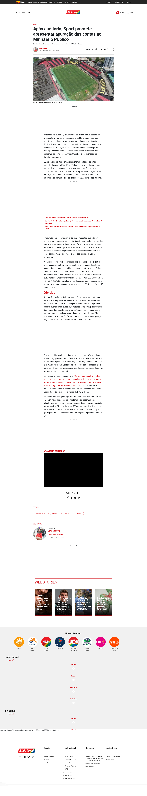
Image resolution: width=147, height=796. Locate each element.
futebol (68, 513)
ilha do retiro (41, 513)
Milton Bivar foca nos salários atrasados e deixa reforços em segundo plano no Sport (72, 228)
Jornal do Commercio (113, 757)
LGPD (66, 769)
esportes (55, 513)
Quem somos (69, 757)
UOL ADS (74, 2)
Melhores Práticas (70, 766)
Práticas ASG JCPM (71, 760)
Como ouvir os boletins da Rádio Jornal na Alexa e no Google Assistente (94, 758)
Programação (90, 766)
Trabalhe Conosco (70, 778)
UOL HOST (43, 2)
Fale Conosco (69, 775)
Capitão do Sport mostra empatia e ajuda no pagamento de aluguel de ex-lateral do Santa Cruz (73, 222)
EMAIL (129, 2)
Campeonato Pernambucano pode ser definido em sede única (66, 217)
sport (79, 513)
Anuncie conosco (91, 770)
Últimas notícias (49, 757)
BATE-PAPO (119, 2)
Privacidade (68, 763)
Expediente (68, 772)
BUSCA (108, 2)
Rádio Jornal (110, 760)
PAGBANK (51, 2)
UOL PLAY (67, 2)
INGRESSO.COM (33, 2)
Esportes (46, 763)
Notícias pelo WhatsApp (93, 763)
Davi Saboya (43, 48)
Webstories (46, 582)
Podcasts (47, 760)
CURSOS (59, 2)
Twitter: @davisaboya (55, 534)
